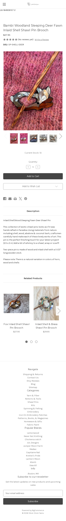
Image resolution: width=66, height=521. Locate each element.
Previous (5, 136)
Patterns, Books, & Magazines (33, 418)
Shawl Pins (33, 402)
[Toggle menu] (4, 4)
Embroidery (33, 411)
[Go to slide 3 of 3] (36, 342)
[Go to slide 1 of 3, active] (26, 342)
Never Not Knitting (33, 436)
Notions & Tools (33, 398)
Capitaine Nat (33, 452)
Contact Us (33, 377)
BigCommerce (38, 510)
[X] (20, 198)
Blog (33, 384)
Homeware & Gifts (33, 421)
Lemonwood (33, 433)
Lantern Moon (33, 459)
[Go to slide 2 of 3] (31, 342)
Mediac (33, 449)
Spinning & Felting (33, 408)
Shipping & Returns (33, 374)
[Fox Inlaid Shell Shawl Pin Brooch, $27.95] (16, 303)
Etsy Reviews (33, 381)
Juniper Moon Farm (33, 446)
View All (33, 465)
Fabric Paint (33, 424)
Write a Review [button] (42, 39)
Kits (33, 405)
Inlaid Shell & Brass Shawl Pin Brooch (46, 326)
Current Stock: (33, 153)
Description (33, 211)
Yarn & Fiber (33, 395)
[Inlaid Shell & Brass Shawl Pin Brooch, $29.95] (46, 303)
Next (60, 136)
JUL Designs (33, 442)
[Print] (15, 198)
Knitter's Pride (33, 455)
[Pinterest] (25, 198)
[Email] (10, 198)
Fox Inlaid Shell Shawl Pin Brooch (16, 326)
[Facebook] (4, 198)
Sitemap (33, 387)
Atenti (33, 462)
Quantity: (33, 161)
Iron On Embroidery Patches (33, 415)
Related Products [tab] (33, 278)
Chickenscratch (33, 439)
